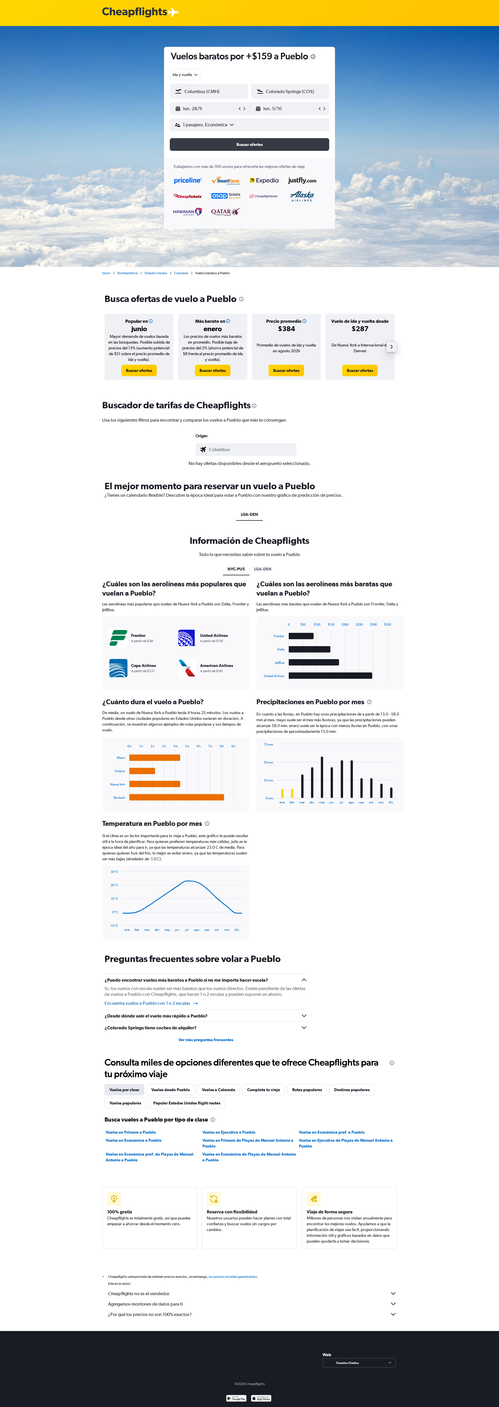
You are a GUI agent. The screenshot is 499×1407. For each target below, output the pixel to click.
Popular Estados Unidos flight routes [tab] (186, 1103)
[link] (139, 370)
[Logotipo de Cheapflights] (134, 12)
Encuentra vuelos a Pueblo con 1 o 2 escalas (147, 1003)
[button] (313, 57)
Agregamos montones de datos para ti (145, 1304)
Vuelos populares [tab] (125, 1103)
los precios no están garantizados (233, 1277)
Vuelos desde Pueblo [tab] (170, 1089)
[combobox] (185, 74)
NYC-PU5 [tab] (236, 569)
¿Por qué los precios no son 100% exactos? (150, 1314)
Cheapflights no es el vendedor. (139, 1293)
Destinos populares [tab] (352, 1089)
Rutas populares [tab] (307, 1089)
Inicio (106, 273)
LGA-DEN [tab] (249, 514)
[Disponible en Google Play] (236, 1399)
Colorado (181, 273)
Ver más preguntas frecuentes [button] (205, 1039)
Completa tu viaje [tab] (263, 1089)
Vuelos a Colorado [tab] (218, 1089)
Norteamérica (127, 273)
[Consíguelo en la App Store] (261, 1399)
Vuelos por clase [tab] (124, 1089)
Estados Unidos (156, 273)
